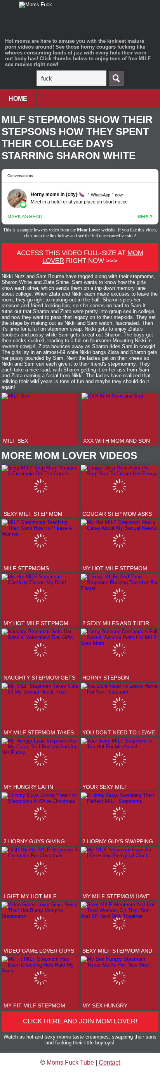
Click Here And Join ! (80, 1021)
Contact (109, 1062)
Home (18, 98)
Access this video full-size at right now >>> (80, 256)
